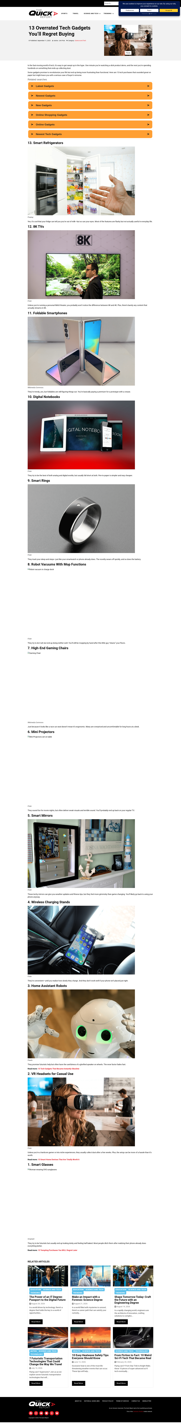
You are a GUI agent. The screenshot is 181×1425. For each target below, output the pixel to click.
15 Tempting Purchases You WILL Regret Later (57, 1250)
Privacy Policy (107, 1401)
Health (76, 1351)
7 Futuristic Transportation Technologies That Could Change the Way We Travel (45, 1361)
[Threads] (52, 1413)
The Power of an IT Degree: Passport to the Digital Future (47, 1298)
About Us (78, 1401)
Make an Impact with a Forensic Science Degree (87, 1298)
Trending (107, 13)
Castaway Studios (138, 1411)
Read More (36, 1322)
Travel (76, 13)
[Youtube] (41, 1413)
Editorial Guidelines (92, 1401)
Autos (33, 1351)
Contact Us (136, 1401)
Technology (36, 1354)
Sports (64, 13)
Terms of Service (122, 1401)
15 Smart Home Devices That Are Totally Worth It (58, 1160)
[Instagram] (36, 1413)
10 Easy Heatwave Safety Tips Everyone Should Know (90, 1357)
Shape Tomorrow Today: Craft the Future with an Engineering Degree (132, 1299)
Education (35, 1290)
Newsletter (146, 1401)
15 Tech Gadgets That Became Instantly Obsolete (58, 1069)
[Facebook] (31, 1413)
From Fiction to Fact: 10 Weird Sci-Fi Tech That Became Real (133, 1357)
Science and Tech (91, 13)
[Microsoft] (46, 1413)
